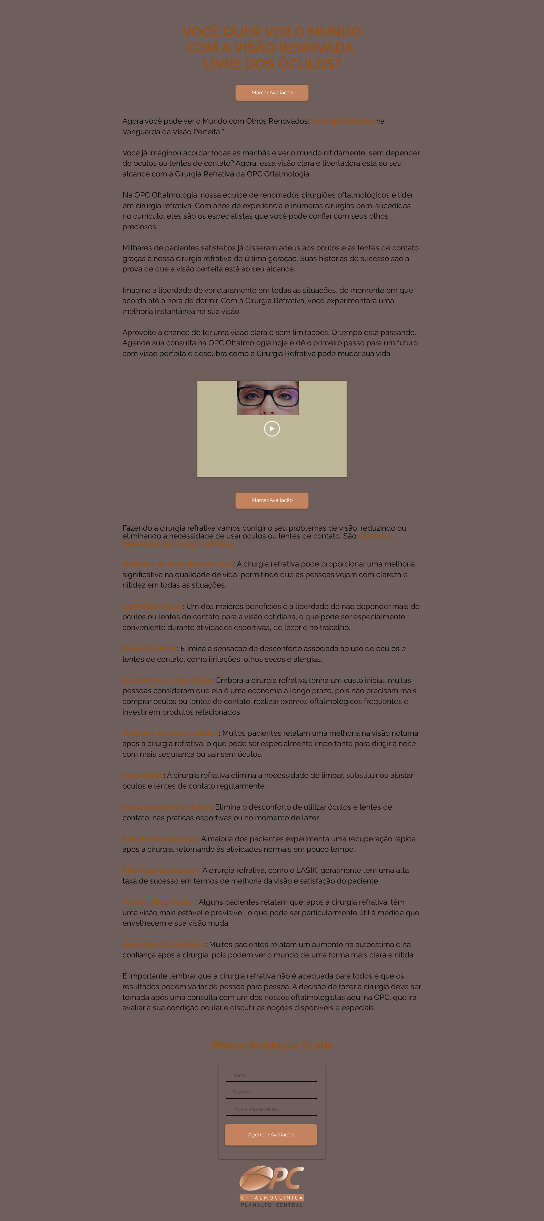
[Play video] (272, 429)
